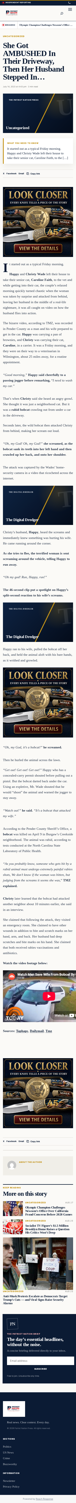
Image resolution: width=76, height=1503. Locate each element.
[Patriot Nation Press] (12, 13)
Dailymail (37, 1031)
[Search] (62, 13)
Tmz (49, 1031)
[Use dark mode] (69, 3)
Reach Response (44, 1498)
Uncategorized (14, 36)
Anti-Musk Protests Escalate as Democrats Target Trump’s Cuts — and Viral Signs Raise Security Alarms (35, 1300)
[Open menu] (70, 13)
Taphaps (22, 1031)
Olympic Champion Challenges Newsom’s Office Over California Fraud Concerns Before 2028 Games (46, 25)
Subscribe (40, 1369)
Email (21, 173)
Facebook (11, 173)
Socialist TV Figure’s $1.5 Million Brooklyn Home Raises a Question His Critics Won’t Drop (47, 1229)
